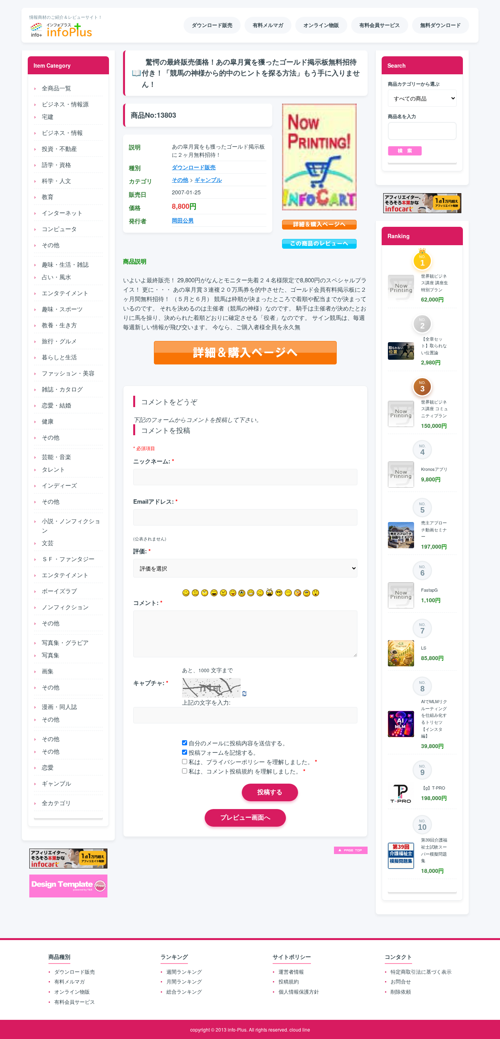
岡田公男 (183, 220)
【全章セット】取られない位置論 (434, 345)
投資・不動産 (59, 148)
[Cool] (279, 593)
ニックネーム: (153, 461)
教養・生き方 (59, 325)
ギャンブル (56, 783)
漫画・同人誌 (59, 706)
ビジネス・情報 (62, 132)
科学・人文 (56, 180)
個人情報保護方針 (299, 991)
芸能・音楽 (56, 456)
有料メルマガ (69, 981)
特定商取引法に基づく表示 (421, 971)
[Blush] (298, 593)
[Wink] (260, 593)
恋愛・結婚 (56, 405)
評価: (142, 551)
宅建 (48, 116)
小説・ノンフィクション (71, 525)
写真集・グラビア (65, 642)
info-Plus (237, 1029)
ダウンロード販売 (194, 167)
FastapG (429, 590)
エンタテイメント (65, 293)
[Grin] (251, 593)
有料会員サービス (74, 1001)
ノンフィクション (65, 607)
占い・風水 (56, 277)
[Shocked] (316, 593)
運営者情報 (291, 971)
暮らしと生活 (59, 357)
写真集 (50, 655)
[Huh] (205, 593)
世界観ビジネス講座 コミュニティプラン (434, 408)
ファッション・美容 (68, 373)
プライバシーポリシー (235, 761)
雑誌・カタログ (62, 389)
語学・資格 (56, 164)
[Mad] (223, 593)
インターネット (62, 212)
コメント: (147, 602)
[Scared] (269, 593)
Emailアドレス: (155, 501)
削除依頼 (401, 991)
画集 (48, 671)
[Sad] (195, 593)
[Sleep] (288, 593)
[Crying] (241, 593)
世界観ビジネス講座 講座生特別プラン (434, 282)
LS (423, 647)
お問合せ (401, 981)
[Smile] (186, 593)
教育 (48, 196)
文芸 (48, 542)
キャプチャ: (150, 682)
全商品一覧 (56, 88)
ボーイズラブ (59, 591)
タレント (53, 469)
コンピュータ (59, 228)
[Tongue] (233, 593)
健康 (48, 421)
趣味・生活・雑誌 (65, 264)
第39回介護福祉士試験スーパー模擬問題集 (434, 849)
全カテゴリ (56, 803)
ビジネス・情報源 (65, 104)
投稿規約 (289, 981)
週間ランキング (184, 971)
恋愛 (48, 767)
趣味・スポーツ (62, 309)
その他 (50, 244)
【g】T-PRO (433, 787)
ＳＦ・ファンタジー (68, 558)
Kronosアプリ (434, 469)
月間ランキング (184, 981)
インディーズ (59, 485)
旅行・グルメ (59, 341)
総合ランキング (184, 991)
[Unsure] (306, 593)
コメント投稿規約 (229, 771)
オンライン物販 (72, 991)
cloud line (299, 1029)
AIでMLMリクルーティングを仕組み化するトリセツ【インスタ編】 (434, 718)
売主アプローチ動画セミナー (434, 529)
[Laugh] (214, 593)
